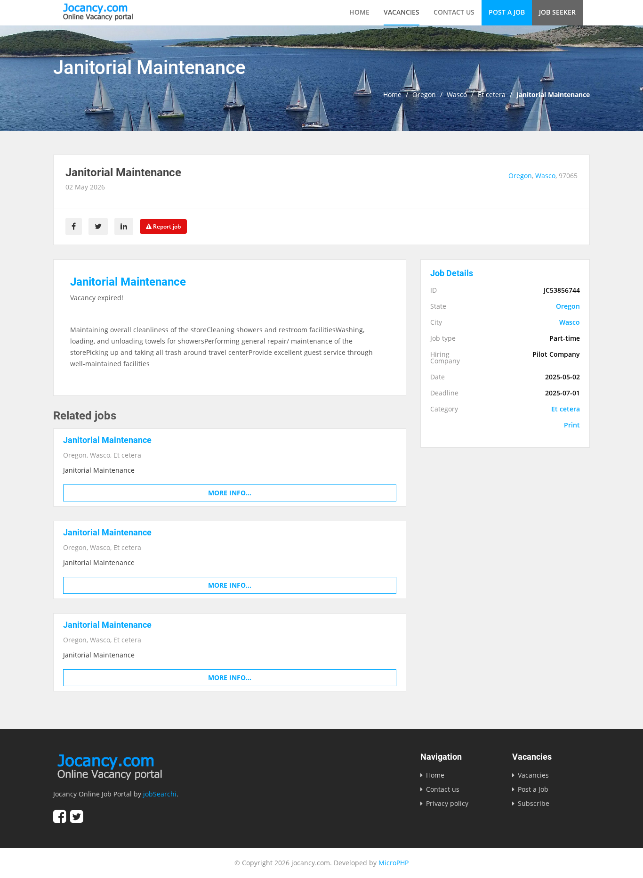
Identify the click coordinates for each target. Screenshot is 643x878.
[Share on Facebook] (73, 226)
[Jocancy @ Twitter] (76, 816)
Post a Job (507, 12)
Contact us (454, 12)
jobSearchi (160, 793)
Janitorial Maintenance (107, 440)
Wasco (457, 94)
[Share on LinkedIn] (123, 226)
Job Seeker (557, 12)
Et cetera (492, 94)
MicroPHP (393, 862)
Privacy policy (447, 803)
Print (572, 425)
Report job (166, 226)
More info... (229, 492)
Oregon (424, 94)
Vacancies (401, 12)
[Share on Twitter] (98, 226)
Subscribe (533, 803)
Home (359, 12)
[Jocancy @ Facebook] (59, 816)
